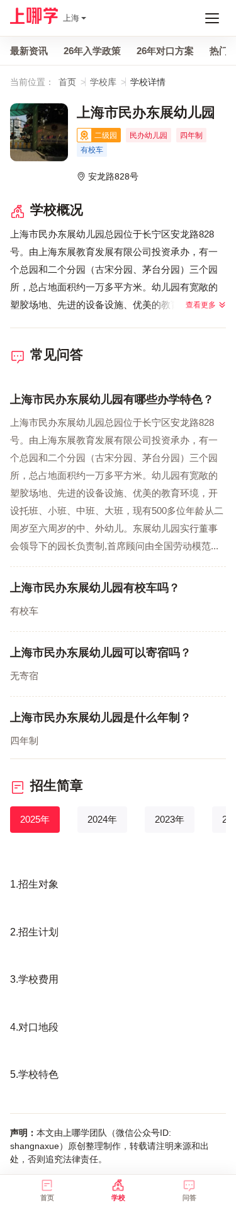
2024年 (102, 819)
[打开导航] (212, 18)
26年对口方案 (165, 50)
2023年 (169, 819)
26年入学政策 (92, 50)
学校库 (103, 82)
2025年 (35, 819)
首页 (67, 82)
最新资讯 (29, 50)
